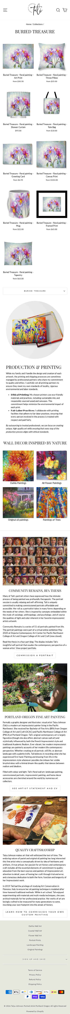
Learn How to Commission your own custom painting (35, 913)
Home (28, 24)
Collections (38, 24)
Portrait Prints (35, 940)
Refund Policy (35, 979)
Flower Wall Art (35, 935)
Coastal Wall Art (35, 931)
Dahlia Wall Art (35, 926)
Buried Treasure (35, 291)
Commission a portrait (35, 655)
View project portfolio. (26, 648)
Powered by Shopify (35, 1011)
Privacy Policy (35, 974)
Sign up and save (34, 959)
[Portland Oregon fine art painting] (35, 687)
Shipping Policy (35, 984)
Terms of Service (35, 970)
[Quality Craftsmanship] (35, 820)
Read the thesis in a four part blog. (18, 641)
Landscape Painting (35, 945)
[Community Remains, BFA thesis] (35, 561)
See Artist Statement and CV (35, 788)
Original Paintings (35, 949)
